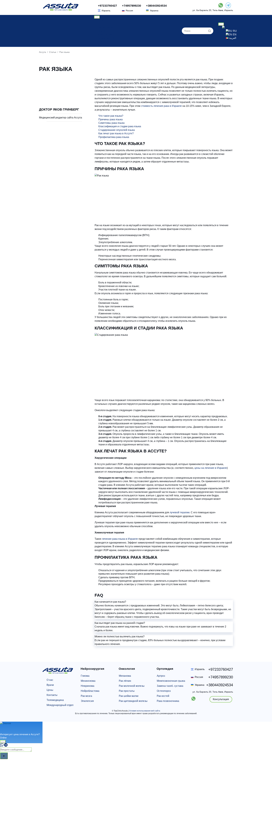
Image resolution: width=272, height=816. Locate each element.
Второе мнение (107, 38)
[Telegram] (6, 745)
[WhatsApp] (1, 745)
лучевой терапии (180, 512)
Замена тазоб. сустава (170, 686)
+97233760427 (107, 5)
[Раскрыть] (3, 741)
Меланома (125, 675)
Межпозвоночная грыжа (171, 681)
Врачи (101, 31)
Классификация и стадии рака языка (119, 126)
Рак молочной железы (131, 686)
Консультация (221, 699)
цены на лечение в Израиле (210, 468)
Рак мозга (86, 696)
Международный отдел (60, 705)
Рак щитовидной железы (133, 701)
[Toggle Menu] (97, 17)
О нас (101, 20)
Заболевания (106, 27)
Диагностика (105, 34)
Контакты (52, 695)
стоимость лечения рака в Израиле (161, 106)
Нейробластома (90, 691)
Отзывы (102, 41)
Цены (101, 23)
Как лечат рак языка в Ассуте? (116, 133)
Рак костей (163, 696)
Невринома (87, 686)
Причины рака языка (110, 119)
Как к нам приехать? (110, 45)
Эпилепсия (87, 701)
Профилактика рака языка (113, 137)
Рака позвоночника (168, 701)
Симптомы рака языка (111, 123)
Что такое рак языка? (110, 115)
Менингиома (88, 681)
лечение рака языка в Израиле (120, 539)
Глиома (85, 675)
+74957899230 (131, 5)
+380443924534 (156, 5)
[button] (164, 602)
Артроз (161, 675)
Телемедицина (55, 700)
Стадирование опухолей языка (116, 130)
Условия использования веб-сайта (144, 711)
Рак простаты (127, 691)
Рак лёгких (125, 681)
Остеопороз (164, 691)
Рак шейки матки (128, 696)
